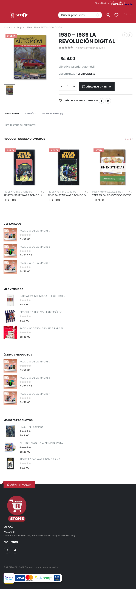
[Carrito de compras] (127, 14)
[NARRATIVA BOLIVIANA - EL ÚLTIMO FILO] (10, 300)
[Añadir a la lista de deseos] (42, 191)
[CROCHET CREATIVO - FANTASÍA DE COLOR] (10, 316)
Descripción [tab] (11, 113)
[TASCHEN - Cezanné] (10, 431)
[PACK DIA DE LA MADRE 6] (10, 251)
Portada (8, 27)
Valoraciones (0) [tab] (52, 113)
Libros (28, 192)
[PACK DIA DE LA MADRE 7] (10, 234)
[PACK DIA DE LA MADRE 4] (10, 267)
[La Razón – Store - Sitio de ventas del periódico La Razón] (19, 15)
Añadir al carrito (98, 86)
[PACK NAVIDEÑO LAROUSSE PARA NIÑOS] (10, 332)
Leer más (82, 153)
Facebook (101, 101)
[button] (124, 139)
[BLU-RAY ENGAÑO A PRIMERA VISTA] (10, 447)
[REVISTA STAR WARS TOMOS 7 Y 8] (10, 463)
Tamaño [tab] (30, 113)
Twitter (108, 101)
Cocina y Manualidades (59, 192)
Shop (19, 27)
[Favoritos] (116, 15)
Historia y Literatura (14, 192)
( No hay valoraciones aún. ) (89, 47)
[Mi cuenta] (107, 15)
